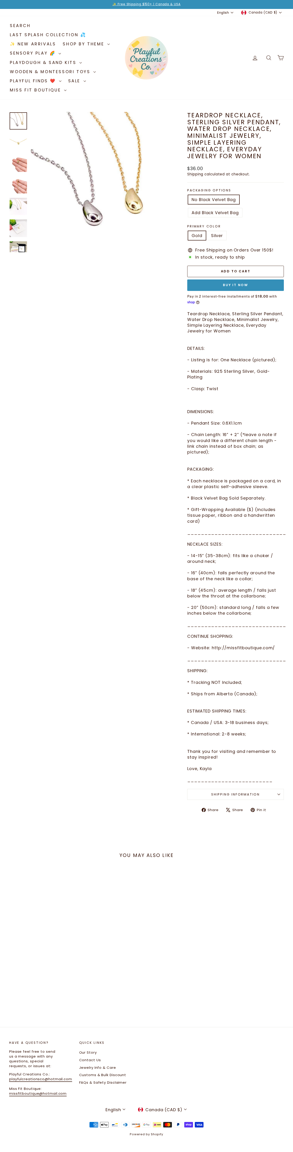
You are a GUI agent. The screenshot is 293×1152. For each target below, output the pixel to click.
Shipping (195, 174)
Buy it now (235, 285)
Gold (197, 235)
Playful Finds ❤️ (34, 81)
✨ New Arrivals (33, 44)
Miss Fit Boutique (36, 90)
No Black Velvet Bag (214, 199)
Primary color (204, 226)
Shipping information (235, 794)
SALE (75, 81)
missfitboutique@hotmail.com (38, 1093)
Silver (217, 235)
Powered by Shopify (146, 1134)
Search (20, 25)
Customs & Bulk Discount (102, 1074)
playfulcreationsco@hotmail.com (40, 1079)
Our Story (88, 1052)
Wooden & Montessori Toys (51, 72)
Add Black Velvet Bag (215, 212)
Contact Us (90, 1060)
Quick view (42, 961)
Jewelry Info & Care (97, 1067)
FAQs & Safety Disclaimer (103, 1082)
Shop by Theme (84, 44)
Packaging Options (209, 190)
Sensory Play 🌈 (33, 53)
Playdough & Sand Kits (44, 62)
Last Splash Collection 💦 (48, 35)
